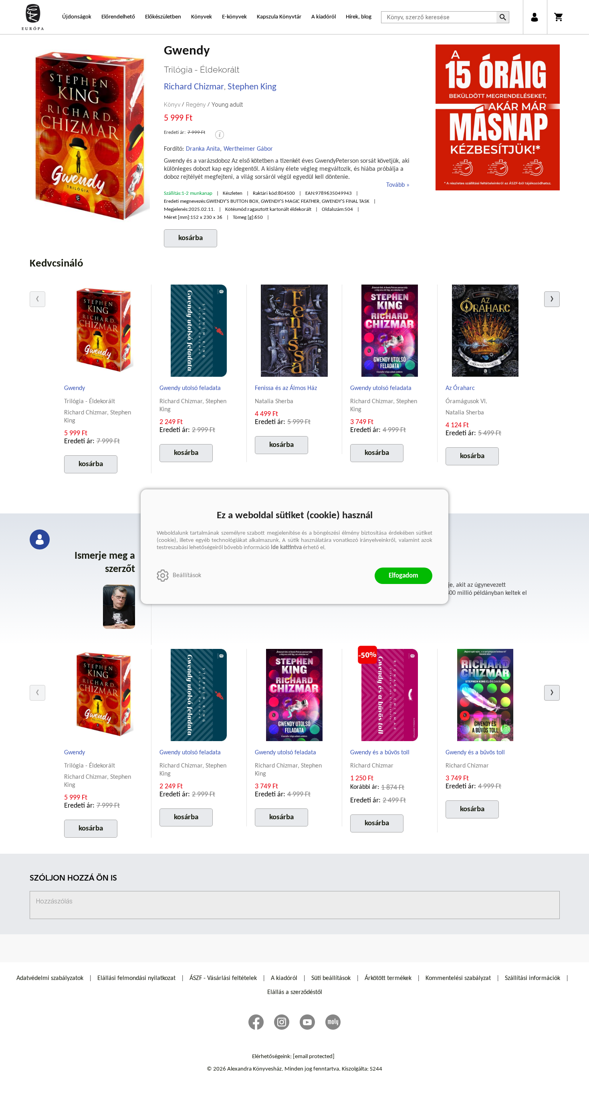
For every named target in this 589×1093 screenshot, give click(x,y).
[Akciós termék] (367, 655)
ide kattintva (286, 548)
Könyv (172, 104)
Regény (196, 104)
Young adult (227, 104)
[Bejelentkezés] (534, 17)
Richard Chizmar (194, 87)
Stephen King (252, 87)
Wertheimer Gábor (248, 149)
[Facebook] (256, 1022)
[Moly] (333, 1022)
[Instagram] (282, 1022)
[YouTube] (307, 1022)
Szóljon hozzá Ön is (73, 879)
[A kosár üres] (559, 17)
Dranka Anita (203, 149)
